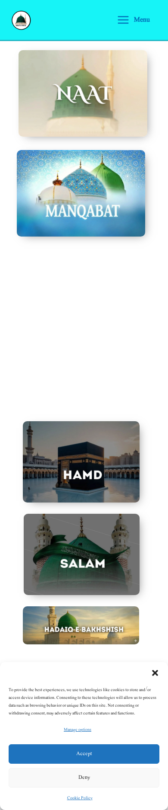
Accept (84, 753)
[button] (155, 673)
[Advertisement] (84, 338)
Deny (84, 777)
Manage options (77, 729)
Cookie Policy (80, 797)
